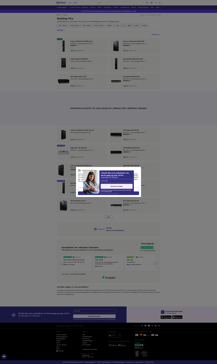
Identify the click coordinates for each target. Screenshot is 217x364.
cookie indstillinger (86, 181)
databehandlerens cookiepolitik (121, 181)
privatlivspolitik (103, 181)
